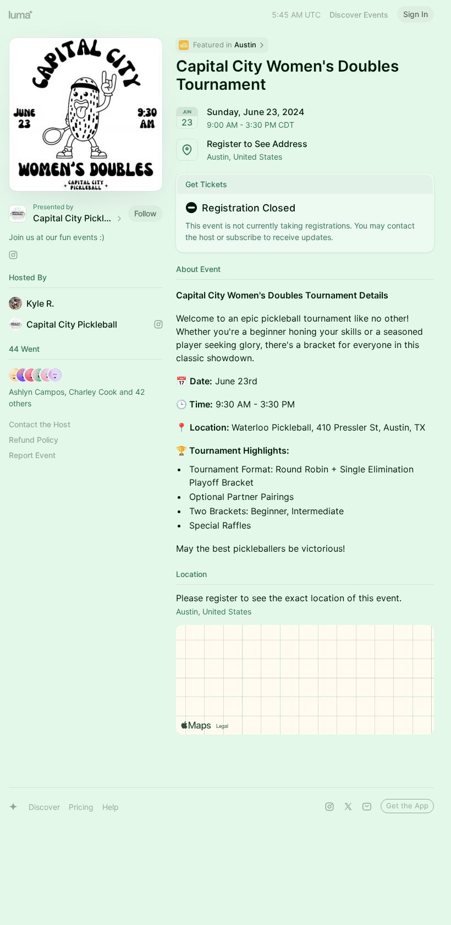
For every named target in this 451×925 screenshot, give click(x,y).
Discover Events (358, 14)
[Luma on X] (348, 806)
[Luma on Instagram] (329, 806)
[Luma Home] (21, 14)
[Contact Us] (367, 806)
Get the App (407, 805)
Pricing (81, 807)
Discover (44, 807)
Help (110, 807)
